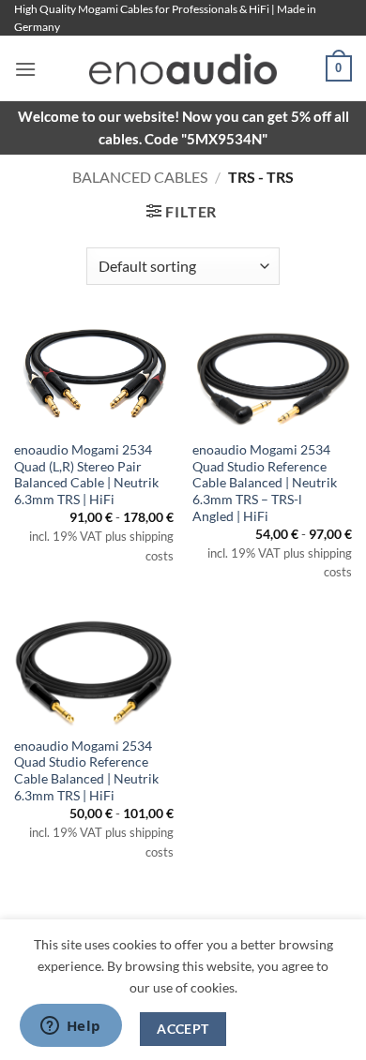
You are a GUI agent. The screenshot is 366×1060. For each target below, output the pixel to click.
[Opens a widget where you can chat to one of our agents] (70, 1027)
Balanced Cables (139, 177)
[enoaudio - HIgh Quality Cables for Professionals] (183, 68)
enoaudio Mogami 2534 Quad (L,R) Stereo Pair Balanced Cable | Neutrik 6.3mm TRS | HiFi (86, 474)
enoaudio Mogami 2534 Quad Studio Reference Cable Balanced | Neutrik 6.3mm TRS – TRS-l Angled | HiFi (264, 483)
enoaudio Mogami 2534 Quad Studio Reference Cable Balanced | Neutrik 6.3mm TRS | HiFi (86, 771)
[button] (25, 69)
